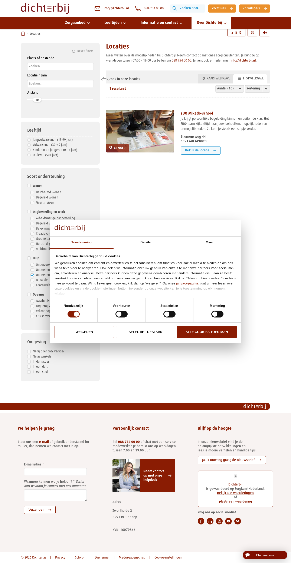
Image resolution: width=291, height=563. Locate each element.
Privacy (60, 557)
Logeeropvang (45, 306)
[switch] (121, 314)
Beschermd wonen (48, 192)
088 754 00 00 (181, 60)
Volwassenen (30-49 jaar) (50, 144)
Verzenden (36, 509)
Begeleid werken (47, 223)
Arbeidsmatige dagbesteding (55, 218)
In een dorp (40, 366)
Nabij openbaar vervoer (48, 351)
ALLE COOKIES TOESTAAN (207, 332)
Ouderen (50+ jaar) (45, 155)
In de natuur (41, 361)
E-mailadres (32, 464)
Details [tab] (145, 242)
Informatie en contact (159, 23)
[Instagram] (219, 521)
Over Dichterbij (209, 23)
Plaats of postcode (40, 58)
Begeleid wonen (47, 197)
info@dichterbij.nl (243, 60)
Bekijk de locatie (197, 150)
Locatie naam (37, 75)
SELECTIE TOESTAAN (146, 332)
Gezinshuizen (45, 202)
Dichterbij (235, 484)
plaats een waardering (235, 501)
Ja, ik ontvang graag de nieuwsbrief (228, 460)
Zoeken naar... (190, 8)
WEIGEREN (84, 332)
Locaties (35, 33)
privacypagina (187, 283)
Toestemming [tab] (81, 242)
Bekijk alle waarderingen (235, 493)
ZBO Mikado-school (197, 113)
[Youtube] (228, 521)
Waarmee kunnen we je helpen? (48, 482)
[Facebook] (201, 521)
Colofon (80, 557)
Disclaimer (102, 557)
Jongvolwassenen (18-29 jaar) (53, 139)
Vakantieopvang (46, 311)
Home (23, 33)
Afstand (33, 93)
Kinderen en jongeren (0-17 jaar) (55, 150)
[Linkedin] (210, 521)
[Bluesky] (237, 521)
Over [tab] (209, 242)
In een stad (40, 371)
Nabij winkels (42, 356)
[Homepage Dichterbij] (45, 8)
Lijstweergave (253, 78)
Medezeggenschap (132, 557)
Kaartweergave (218, 78)
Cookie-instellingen (168, 557)
